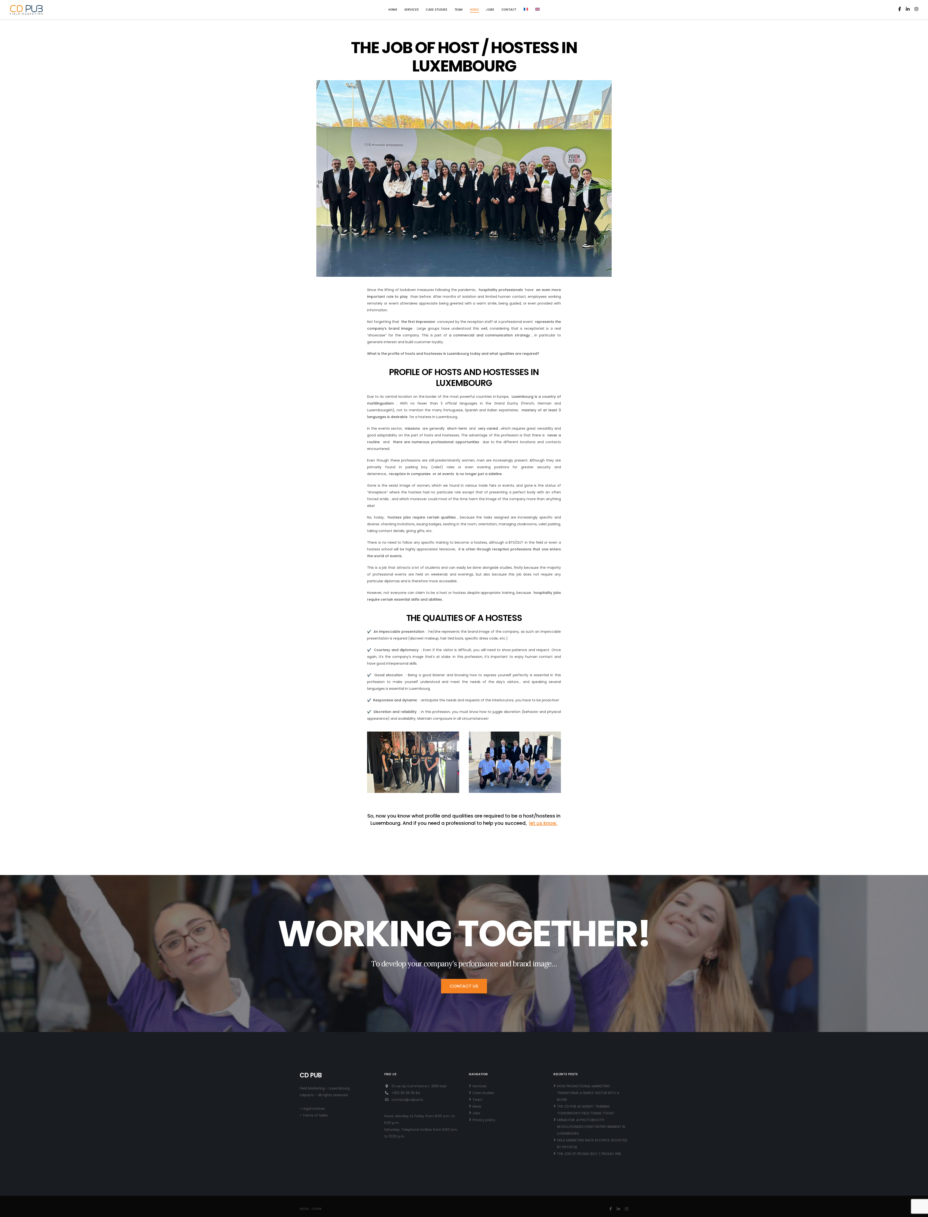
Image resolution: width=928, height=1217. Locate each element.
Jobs (476, 1113)
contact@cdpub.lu (407, 1099)
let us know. (543, 823)
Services (479, 1086)
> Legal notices (312, 1108)
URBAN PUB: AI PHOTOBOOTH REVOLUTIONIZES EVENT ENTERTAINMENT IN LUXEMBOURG (591, 1126)
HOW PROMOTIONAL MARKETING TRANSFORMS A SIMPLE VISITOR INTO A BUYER (588, 1093)
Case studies (483, 1092)
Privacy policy (483, 1119)
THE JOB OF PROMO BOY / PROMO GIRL (589, 1153)
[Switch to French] (526, 9)
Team (477, 1099)
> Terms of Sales (314, 1115)
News (476, 1106)
